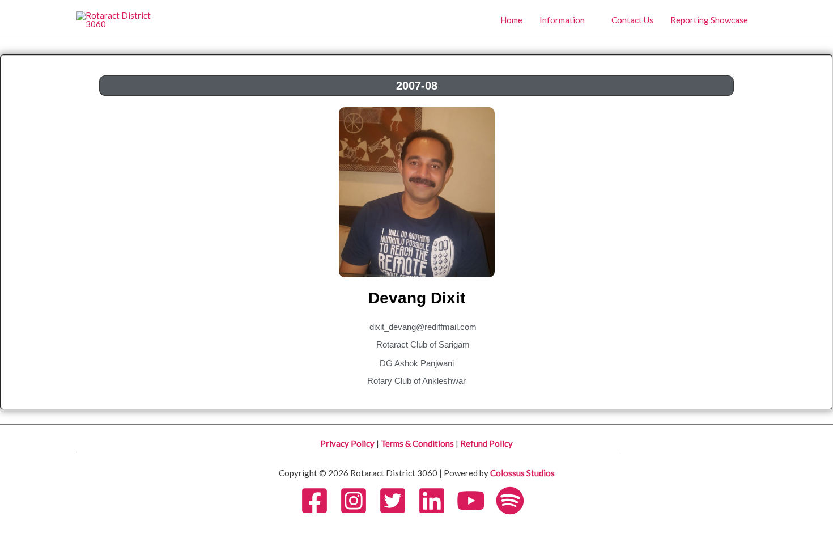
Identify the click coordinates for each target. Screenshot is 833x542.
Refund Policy (486, 443)
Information (562, 20)
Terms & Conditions (418, 443)
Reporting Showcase (709, 20)
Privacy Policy (348, 443)
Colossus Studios (522, 473)
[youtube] (475, 500)
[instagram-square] (358, 500)
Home (511, 20)
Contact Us (632, 20)
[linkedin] (436, 500)
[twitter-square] (397, 500)
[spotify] (514, 500)
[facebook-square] (319, 500)
